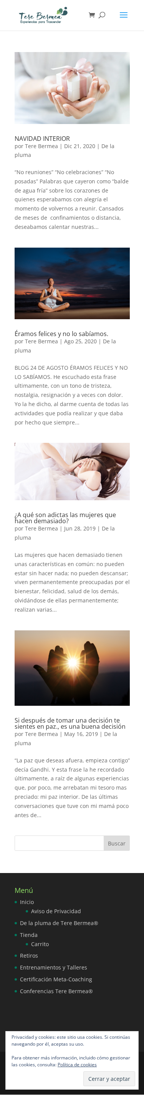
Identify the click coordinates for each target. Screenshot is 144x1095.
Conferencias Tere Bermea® (56, 991)
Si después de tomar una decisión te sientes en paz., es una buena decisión (70, 723)
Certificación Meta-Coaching (56, 979)
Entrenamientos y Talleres (53, 967)
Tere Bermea (41, 146)
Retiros (29, 955)
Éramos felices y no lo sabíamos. (61, 334)
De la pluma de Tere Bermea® (59, 923)
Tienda (29, 934)
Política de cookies (77, 1064)
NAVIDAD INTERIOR (42, 138)
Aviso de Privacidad (56, 911)
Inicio (27, 902)
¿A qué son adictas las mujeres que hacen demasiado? (65, 518)
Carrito (40, 944)
